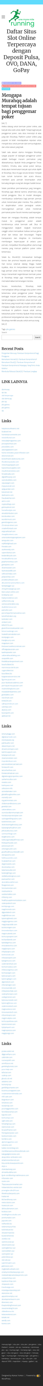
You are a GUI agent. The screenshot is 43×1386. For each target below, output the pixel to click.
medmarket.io (7, 891)
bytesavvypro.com (8, 976)
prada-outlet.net (8, 1051)
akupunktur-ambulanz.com (12, 1157)
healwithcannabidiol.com (11, 634)
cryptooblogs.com (8, 504)
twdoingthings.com (9, 873)
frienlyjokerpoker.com (10, 1133)
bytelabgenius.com (9, 942)
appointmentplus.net (10, 1296)
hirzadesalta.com (8, 474)
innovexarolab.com (9, 988)
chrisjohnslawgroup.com (11, 589)
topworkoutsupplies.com (11, 468)
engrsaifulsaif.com (8, 531)
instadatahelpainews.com (11, 691)
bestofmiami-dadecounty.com (13, 459)
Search (4, 332)
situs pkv (16, 1344)
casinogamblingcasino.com (12, 818)
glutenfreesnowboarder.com (12, 628)
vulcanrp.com (7, 1145)
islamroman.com (8, 1127)
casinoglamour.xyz (8, 1248)
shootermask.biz (8, 1233)
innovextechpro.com (9, 930)
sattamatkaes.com (8, 809)
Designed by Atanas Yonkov (13, 1375)
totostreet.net (7, 492)
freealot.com (6, 546)
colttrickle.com (7, 1057)
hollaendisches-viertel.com (12, 1187)
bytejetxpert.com (8, 1027)
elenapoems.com (8, 855)
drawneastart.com (8, 567)
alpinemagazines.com (10, 1142)
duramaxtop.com (8, 867)
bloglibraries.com (8, 837)
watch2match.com (8, 1263)
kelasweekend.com (9, 1314)
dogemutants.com (8, 864)
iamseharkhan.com (9, 770)
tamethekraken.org (9, 616)
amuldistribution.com (10, 513)
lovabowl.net (6, 431)
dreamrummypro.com (10, 749)
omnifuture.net (7, 1063)
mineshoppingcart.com (10, 465)
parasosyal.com (7, 846)
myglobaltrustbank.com (10, 1269)
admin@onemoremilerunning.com (19, 86)
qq (3, 410)
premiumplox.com (8, 1217)
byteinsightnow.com (9, 1003)
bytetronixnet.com (8, 1024)
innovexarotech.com (9, 1012)
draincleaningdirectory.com (12, 824)
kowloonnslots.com (9, 1136)
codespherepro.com (9, 994)
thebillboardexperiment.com (12, 661)
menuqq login (6, 1344)
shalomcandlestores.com (11, 803)
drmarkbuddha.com (9, 1172)
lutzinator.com (7, 619)
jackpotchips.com (8, 577)
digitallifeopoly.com (9, 477)
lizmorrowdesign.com (10, 631)
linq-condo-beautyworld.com (12, 1163)
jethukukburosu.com (9, 830)
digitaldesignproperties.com (12, 776)
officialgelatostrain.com (10, 649)
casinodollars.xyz (8, 1251)
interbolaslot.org (8, 740)
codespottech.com (9, 903)
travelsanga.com (8, 1287)
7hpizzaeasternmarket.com (12, 1184)
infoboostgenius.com (10, 970)
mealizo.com (6, 782)
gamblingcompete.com (10, 1087)
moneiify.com (7, 797)
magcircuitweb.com (9, 933)
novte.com (6, 1181)
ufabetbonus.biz (8, 1311)
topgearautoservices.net (11, 676)
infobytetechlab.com (9, 991)
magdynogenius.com (9, 921)
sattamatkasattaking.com (11, 655)
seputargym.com (8, 483)
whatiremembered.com (10, 1160)
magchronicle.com (8, 909)
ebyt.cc (4, 1166)
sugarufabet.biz (7, 670)
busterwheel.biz (8, 1236)
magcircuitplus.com (9, 1018)
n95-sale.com (7, 1096)
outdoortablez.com (9, 894)
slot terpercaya (7, 395)
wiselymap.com (7, 1105)
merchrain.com (7, 698)
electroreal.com (7, 456)
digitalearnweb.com (9, 737)
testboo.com (6, 1211)
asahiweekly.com (8, 549)
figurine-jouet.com (8, 679)
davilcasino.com (7, 495)
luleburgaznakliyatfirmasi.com (13, 840)
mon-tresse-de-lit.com (10, 667)
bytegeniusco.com (8, 961)
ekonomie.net (7, 1293)
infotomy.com (7, 897)
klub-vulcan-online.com (10, 592)
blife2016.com (7, 625)
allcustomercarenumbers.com (13, 583)
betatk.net (5, 1317)
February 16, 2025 (12, 83)
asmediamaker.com (9, 791)
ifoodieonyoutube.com (10, 462)
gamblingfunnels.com (10, 1066)
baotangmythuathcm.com (11, 827)
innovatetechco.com (9, 945)
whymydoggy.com (8, 734)
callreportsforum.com (10, 704)
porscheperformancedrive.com (13, 613)
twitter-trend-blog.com (10, 1148)
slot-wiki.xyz (6, 1260)
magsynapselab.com (9, 924)
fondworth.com (7, 767)
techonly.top (6, 1084)
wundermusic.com (9, 519)
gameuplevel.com (8, 507)
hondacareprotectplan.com (12, 815)
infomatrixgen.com (9, 985)
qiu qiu (4, 392)
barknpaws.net (7, 785)
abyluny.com (6, 710)
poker (6, 89)
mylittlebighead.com (9, 543)
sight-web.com (7, 1121)
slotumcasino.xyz (8, 1245)
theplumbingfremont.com (11, 1305)
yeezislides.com (8, 446)
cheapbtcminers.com (10, 534)
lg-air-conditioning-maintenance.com (15, 1175)
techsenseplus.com (9, 967)
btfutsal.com (6, 1072)
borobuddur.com (8, 516)
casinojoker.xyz (7, 1254)
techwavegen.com (8, 973)
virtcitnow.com (7, 1102)
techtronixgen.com (9, 927)
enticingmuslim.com (9, 849)
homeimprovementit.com (11, 434)
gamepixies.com (8, 564)
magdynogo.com (8, 1033)
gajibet (31, 1361)
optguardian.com (8, 489)
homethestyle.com (9, 510)
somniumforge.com (9, 834)
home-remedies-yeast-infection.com (15, 453)
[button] (3, 16)
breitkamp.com (7, 595)
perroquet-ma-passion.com (12, 685)
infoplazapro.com (8, 951)
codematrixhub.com (9, 964)
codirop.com (6, 1075)
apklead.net (6, 716)
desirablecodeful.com (10, 882)
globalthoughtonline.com (11, 794)
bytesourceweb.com (9, 1000)
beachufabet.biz (8, 664)
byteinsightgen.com (9, 979)
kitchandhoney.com (9, 1199)
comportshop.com (9, 1278)
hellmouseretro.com (9, 858)
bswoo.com (6, 1323)
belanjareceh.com (8, 755)
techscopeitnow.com (9, 1021)
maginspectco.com (9, 1030)
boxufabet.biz (7, 673)
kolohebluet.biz (7, 1230)
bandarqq (26, 1347)
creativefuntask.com (9, 528)
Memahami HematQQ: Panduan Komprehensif (19, 359)
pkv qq (4, 401)
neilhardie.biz (7, 1223)
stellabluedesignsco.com (11, 876)
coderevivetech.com (9, 1006)
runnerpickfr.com (8, 1060)
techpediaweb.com (9, 939)
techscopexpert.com (9, 936)
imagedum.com (7, 643)
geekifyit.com (6, 806)
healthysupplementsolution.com (14, 900)
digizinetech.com (8, 982)
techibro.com (7, 1139)
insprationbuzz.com (9, 761)
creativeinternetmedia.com (12, 1093)
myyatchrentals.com (9, 800)
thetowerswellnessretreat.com (13, 646)
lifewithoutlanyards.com (11, 1193)
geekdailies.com (8, 695)
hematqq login (26, 1350)
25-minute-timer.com (10, 525)
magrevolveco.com (9, 1009)
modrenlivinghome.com (10, 688)
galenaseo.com (7, 1266)
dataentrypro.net (8, 746)
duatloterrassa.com (9, 607)
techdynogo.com (8, 906)
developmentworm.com (11, 1299)
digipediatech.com (8, 912)
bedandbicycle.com (9, 555)
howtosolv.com (7, 1205)
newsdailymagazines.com (11, 440)
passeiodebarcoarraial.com (12, 764)
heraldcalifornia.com (9, 558)
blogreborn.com (8, 1099)
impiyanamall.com (8, 486)
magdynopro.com (8, 948)
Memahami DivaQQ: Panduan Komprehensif (18, 362)
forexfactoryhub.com (9, 1112)
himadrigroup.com (8, 1124)
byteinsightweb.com (9, 918)
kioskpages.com (8, 637)
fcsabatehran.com (8, 861)
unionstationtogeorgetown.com (13, 537)
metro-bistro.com (8, 1202)
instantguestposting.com (11, 1290)
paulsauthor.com (8, 879)
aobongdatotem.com (9, 450)
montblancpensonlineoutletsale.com (15, 1151)
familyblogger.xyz (8, 586)
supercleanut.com (8, 552)
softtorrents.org (8, 601)
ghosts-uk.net (7, 1078)
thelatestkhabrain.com (10, 773)
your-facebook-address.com (12, 682)
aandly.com (6, 1320)
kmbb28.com (6, 701)
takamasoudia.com (9, 870)
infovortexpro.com (9, 1015)
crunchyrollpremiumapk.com (12, 812)
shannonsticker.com (9, 758)
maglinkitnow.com (8, 915)
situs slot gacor (12, 1353)
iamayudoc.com (7, 540)
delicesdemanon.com (10, 1208)
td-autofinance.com (9, 1130)
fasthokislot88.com (9, 571)
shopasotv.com (7, 1284)
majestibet (16, 1361)
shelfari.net (6, 1239)
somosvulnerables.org (10, 604)
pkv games (10, 329)
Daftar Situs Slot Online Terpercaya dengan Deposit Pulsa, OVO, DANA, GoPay (21, 51)
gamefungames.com (9, 522)
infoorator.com (7, 1178)
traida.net (5, 1196)
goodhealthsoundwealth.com (13, 852)
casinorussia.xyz (8, 1242)
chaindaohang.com (9, 1169)
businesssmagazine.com (11, 1090)
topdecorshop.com (9, 1281)
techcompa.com (8, 1118)
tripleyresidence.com (10, 598)
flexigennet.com (8, 885)
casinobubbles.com (9, 480)
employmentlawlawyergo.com (13, 1272)
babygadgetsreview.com (11, 1154)
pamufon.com (7, 610)
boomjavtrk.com (8, 713)
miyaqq (24, 1361)
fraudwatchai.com (8, 498)
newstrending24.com (10, 1308)
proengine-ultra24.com (10, 1190)
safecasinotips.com (9, 574)
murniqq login (14, 1350)
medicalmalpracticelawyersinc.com (14, 1275)
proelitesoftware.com (10, 580)
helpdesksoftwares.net (10, 428)
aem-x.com (6, 501)
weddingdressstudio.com (11, 1214)
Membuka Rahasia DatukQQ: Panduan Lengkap (19, 371)
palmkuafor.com (8, 743)
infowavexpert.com (9, 958)
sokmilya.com (7, 707)
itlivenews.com (7, 1302)
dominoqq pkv (15, 1358)
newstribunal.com (8, 437)
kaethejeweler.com (9, 652)
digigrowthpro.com (9, 1054)
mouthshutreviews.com (11, 471)
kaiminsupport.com (9, 752)
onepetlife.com (7, 658)
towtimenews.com (8, 821)
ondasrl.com (6, 622)
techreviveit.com (8, 954)
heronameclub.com (9, 888)
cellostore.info (7, 788)
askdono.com (7, 1081)
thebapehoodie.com (9, 843)
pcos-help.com (7, 1069)
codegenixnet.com (8, 997)
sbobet (11, 1347)
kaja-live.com (6, 1115)
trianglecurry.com (8, 640)
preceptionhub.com (9, 443)
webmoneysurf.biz (9, 1226)
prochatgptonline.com (10, 1109)
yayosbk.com (6, 1220)
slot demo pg (6, 398)
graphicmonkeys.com (10, 561)
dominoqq (5, 389)
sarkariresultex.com (9, 779)
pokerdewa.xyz (7, 1257)
